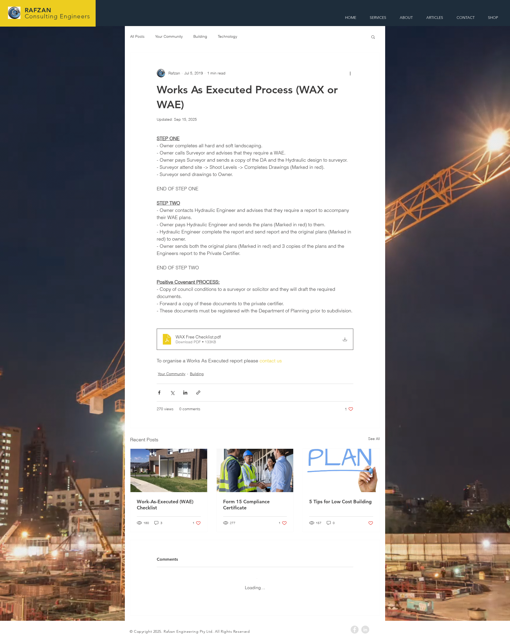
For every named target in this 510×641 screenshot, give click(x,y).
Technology (227, 36)
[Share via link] (198, 392)
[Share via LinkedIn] (185, 392)
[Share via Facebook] (159, 392)
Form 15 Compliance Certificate (246, 504)
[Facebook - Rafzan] (355, 625)
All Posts (137, 36)
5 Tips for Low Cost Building (340, 501)
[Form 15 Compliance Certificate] (255, 470)
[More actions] (350, 73)
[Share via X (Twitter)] (172, 392)
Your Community (169, 36)
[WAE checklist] (168, 470)
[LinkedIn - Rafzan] (365, 625)
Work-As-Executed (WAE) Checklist (165, 504)
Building (200, 36)
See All (374, 438)
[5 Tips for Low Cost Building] (341, 470)
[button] (373, 37)
